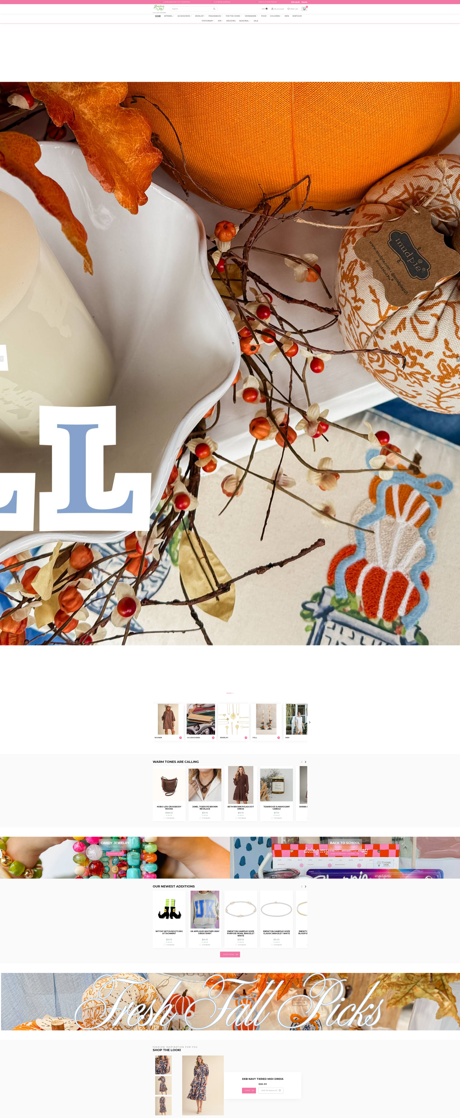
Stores (304, 2)
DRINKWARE (250, 16)
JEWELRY (199, 16)
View (247, 1090)
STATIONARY (207, 21)
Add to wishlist (269, 1090)
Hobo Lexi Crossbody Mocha (169, 808)
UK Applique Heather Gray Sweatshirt (204, 932)
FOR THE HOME (233, 16)
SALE (256, 21)
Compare (170, 818)
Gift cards (295, 2)
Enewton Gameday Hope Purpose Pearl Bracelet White (240, 933)
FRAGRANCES (215, 16)
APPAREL (168, 16)
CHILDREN (275, 16)
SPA (219, 21)
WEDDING (231, 21)
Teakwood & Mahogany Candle (276, 808)
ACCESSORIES (184, 16)
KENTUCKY (297, 16)
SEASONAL (244, 21)
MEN (287, 16)
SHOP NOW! (228, 954)
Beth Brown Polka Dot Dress (241, 808)
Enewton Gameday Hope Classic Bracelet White (276, 932)
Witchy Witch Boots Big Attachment (169, 932)
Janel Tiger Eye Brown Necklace (205, 808)
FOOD (264, 16)
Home (158, 16)
